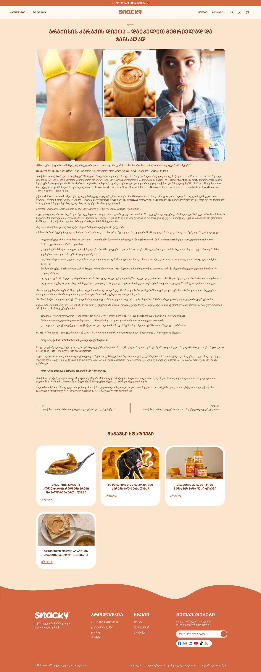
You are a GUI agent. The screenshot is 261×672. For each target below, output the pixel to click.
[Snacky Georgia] (130, 12)
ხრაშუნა (96, 637)
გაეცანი (217, 12)
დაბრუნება (155, 665)
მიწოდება (136, 665)
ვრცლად (47, 499)
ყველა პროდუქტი (102, 627)
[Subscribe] (224, 634)
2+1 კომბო (39, 12)
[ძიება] (232, 12)
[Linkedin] (190, 643)
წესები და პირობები (214, 665)
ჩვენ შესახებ (141, 627)
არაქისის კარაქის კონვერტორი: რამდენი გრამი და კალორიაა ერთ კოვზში (66, 488)
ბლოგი (202, 12)
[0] (247, 12)
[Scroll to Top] (255, 655)
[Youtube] (196, 643)
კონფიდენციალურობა (182, 665)
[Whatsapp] (207, 643)
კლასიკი (96, 632)
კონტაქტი (140, 632)
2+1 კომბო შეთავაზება (104, 622)
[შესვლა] (239, 12)
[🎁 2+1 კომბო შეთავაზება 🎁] (130, 3)
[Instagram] (185, 643)
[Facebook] (179, 643)
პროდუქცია (17, 12)
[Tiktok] (201, 643)
